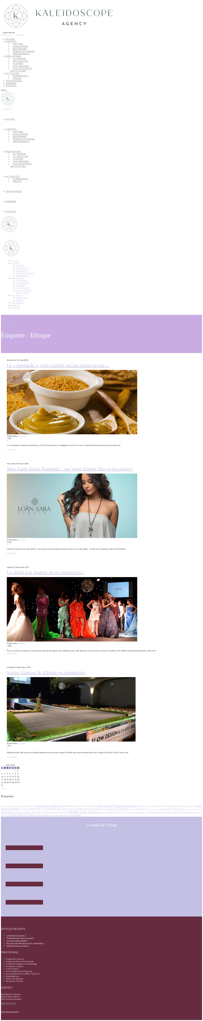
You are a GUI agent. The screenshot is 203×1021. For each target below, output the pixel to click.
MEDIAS (17, 78)
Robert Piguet (114, 812)
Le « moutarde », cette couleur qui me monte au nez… (58, 365)
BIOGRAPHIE (22, 271)
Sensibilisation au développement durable (151, 812)
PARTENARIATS (21, 54)
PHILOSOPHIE (22, 268)
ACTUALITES (16, 295)
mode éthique (88, 812)
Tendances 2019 (53, 815)
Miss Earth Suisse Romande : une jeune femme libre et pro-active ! (70, 468)
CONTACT (20, 35)
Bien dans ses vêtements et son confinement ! (25, 943)
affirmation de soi (28, 806)
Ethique (123, 808)
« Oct (3, 788)
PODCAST (11, 86)
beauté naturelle (78, 806)
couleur (181, 806)
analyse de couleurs (48, 805)
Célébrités (24, 809)
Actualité (19, 806)
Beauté (66, 805)
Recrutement (103, 812)
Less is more (22, 812)
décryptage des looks (60, 808)
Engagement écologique (87, 808)
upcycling (64, 815)
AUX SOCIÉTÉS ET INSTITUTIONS (21, 69)
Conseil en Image (125, 805)
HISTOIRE (20, 266)
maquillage (36, 812)
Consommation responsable (165, 806)
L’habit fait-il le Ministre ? (16, 935)
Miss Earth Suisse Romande (55, 812)
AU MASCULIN (22, 283)
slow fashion (19, 815)
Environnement (109, 809)
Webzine (22, 436)
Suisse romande (37, 815)
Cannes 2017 (105, 805)
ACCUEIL (10, 39)
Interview (7, 812)
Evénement (132, 809)
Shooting (176, 812)
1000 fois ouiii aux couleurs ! (17, 946)
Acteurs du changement (8, 806)
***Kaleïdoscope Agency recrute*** (20, 938)
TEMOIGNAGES (14, 81)
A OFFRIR (20, 286)
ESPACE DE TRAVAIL (25, 273)
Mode (73, 812)
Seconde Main (126, 812)
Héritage (189, 809)
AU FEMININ (21, 281)
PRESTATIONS (17, 278)
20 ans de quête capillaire (16, 941)
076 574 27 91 (7, 35)
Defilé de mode (39, 808)
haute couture (172, 808)
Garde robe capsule (158, 809)
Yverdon (75, 815)
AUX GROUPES (22, 288)
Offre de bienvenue (9, 1012)
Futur (149, 809)
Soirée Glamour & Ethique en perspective (46, 672)
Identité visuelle (197, 809)
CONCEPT (15, 263)
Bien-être (91, 806)
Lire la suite (12, 449)
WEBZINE (11, 83)
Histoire (183, 809)
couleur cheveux (189, 806)
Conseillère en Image (144, 806)
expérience (142, 809)
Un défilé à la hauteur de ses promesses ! (45, 572)
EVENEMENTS (22, 298)
